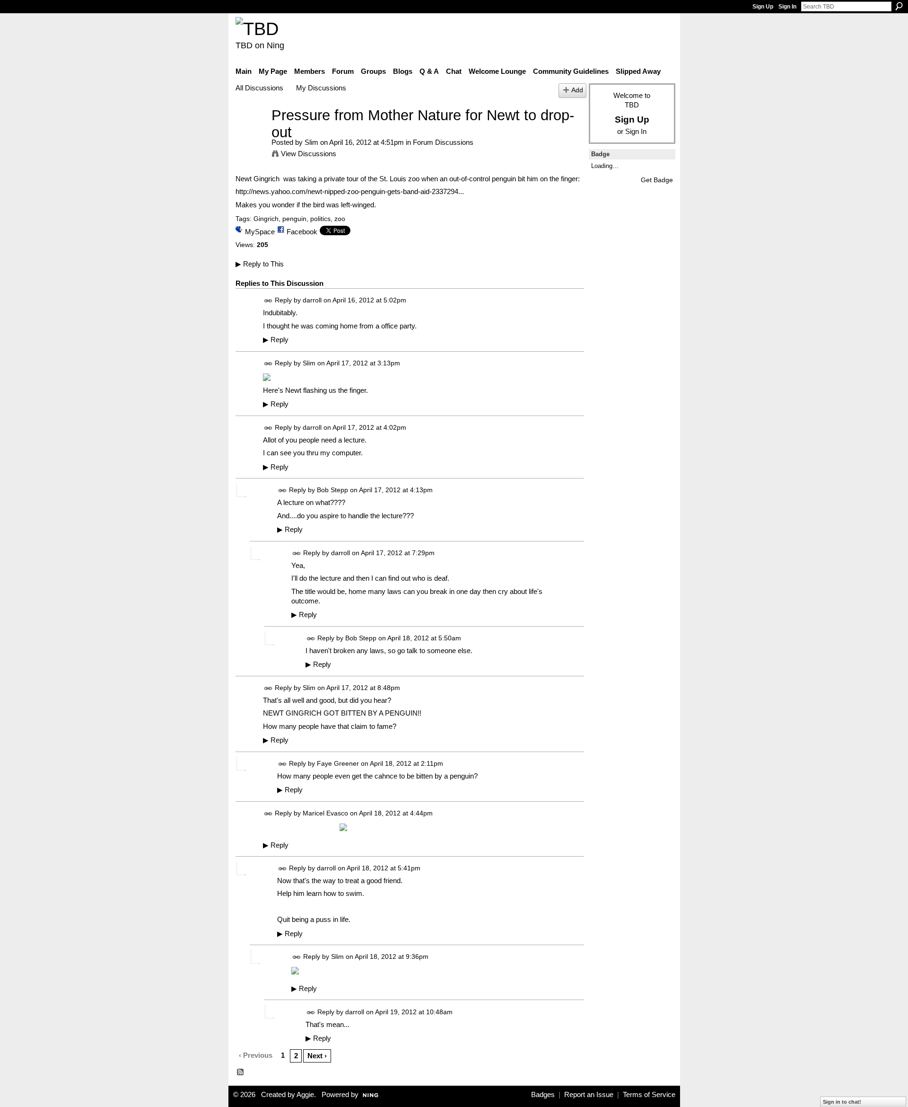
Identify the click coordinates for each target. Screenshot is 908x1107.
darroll (312, 300)
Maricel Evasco (325, 813)
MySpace (260, 232)
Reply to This (260, 264)
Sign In (787, 6)
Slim (311, 142)
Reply (275, 340)
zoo (339, 218)
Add (577, 90)
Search (899, 6)
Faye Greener (338, 763)
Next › (317, 1056)
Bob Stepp (332, 490)
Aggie (305, 1094)
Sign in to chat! (842, 1102)
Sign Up (762, 6)
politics (320, 218)
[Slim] (251, 132)
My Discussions (321, 88)
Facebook (302, 232)
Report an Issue (588, 1094)
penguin (294, 218)
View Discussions (308, 154)
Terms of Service (649, 1094)
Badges (543, 1094)
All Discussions (259, 88)
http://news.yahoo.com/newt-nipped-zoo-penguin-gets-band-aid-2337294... (350, 191)
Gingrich (266, 218)
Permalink (268, 300)
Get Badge (657, 180)
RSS (240, 1072)
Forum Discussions (443, 142)
